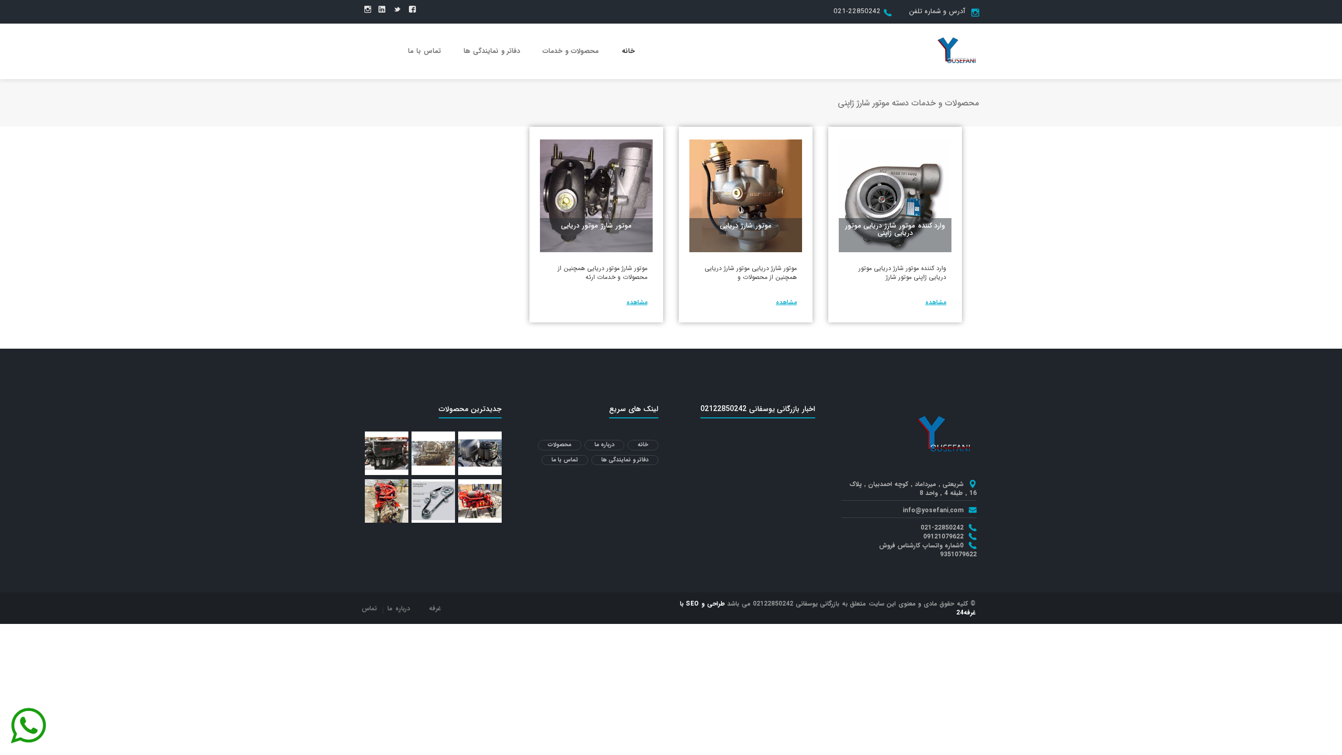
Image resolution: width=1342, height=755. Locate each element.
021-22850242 (857, 11)
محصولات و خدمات (571, 51)
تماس (369, 608)
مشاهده (935, 302)
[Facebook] (412, 10)
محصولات (559, 444)
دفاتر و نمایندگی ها (491, 51)
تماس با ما (424, 51)
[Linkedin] (382, 10)
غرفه (435, 608)
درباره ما (604, 444)
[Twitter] (397, 10)
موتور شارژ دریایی (745, 225)
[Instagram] (368, 10)
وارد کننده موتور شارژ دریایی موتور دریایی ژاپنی (895, 229)
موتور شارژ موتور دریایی (596, 225)
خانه (628, 51)
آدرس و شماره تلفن (937, 11)
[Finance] (956, 51)
